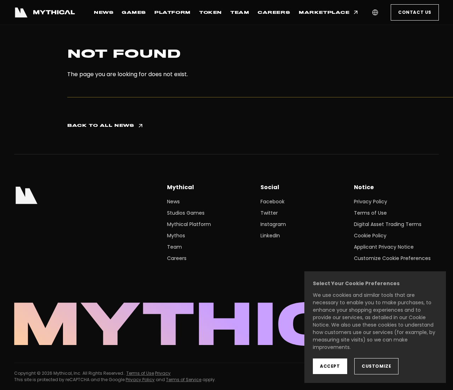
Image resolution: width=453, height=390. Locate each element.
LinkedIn (270, 235)
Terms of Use (370, 212)
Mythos (176, 235)
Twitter (269, 212)
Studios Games (186, 212)
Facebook (272, 201)
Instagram (273, 224)
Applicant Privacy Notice (384, 246)
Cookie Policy (370, 235)
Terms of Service (183, 380)
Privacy (163, 373)
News (173, 201)
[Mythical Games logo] (44, 12)
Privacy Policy (370, 201)
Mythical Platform (189, 224)
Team (174, 246)
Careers (177, 258)
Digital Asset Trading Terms (388, 224)
